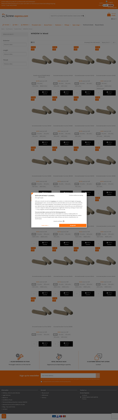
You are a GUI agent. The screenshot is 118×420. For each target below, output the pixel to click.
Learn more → (45, 225)
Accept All (73, 225)
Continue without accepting (76, 195)
